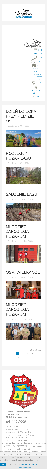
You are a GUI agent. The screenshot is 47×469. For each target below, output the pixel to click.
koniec (38, 357)
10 (28, 357)
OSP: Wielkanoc (23, 272)
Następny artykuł (33, 357)
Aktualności (37, 90)
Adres (39, 79)
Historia (38, 76)
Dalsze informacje (23, 467)
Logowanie (37, 53)
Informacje (37, 93)
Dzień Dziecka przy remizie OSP (21, 116)
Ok (3, 464)
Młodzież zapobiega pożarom (17, 231)
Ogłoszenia (37, 71)
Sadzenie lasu (21, 194)
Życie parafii (37, 68)
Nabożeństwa (36, 74)
